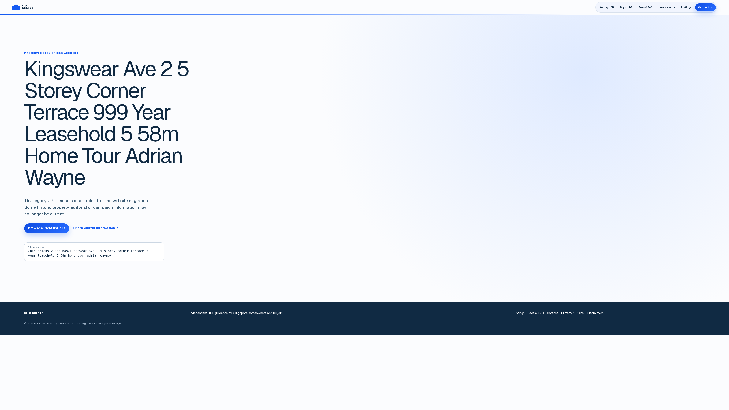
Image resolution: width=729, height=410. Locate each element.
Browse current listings (46, 228)
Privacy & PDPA (572, 313)
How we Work (667, 7)
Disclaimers (595, 313)
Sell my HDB (606, 7)
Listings (686, 7)
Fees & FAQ (645, 7)
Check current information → (96, 228)
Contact (552, 313)
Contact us (705, 7)
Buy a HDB (626, 7)
